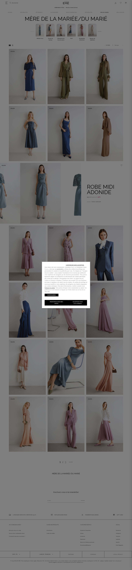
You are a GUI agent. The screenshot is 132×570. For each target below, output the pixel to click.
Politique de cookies (50, 288)
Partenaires (51, 295)
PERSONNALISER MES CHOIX (56, 302)
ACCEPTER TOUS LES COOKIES (78, 302)
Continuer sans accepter (75, 265)
